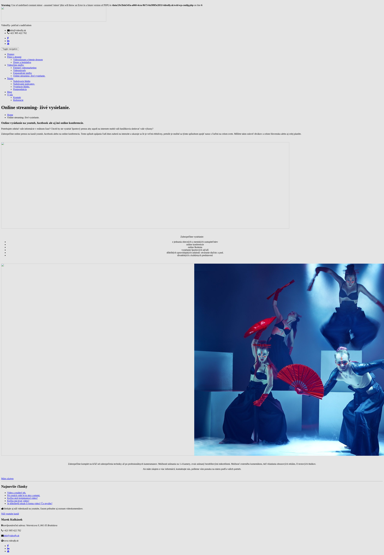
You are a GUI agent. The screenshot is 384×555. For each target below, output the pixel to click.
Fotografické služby (22, 73)
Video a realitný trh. (16, 492)
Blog (9, 92)
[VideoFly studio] (53, 20)
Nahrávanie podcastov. (24, 84)
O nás (10, 94)
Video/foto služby (15, 65)
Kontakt (17, 97)
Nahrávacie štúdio (21, 81)
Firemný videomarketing (24, 67)
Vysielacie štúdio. (21, 86)
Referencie (18, 100)
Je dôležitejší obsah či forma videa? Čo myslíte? (29, 503)
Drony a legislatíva (22, 62)
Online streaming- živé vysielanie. (29, 76)
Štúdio (10, 78)
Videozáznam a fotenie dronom (28, 59)
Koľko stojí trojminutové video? (22, 498)
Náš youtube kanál (10, 513)
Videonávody (19, 70)
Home (10, 115)
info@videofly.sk (11, 535)
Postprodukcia (20, 89)
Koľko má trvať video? (18, 501)
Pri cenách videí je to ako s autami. (23, 495)
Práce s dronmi (14, 57)
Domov (10, 54)
